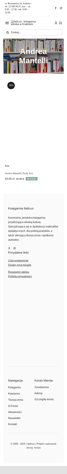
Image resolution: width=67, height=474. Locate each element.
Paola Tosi (28, 173)
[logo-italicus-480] (26, 21)
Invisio (37, 447)
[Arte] (33, 119)
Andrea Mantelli (13, 173)
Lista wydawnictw (18, 260)
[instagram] (61, 8)
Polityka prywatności (20, 276)
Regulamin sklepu (18, 272)
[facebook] (56, 8)
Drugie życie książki (19, 265)
